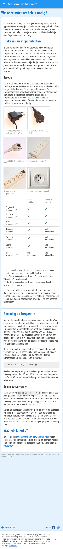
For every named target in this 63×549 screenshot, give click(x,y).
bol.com (7, 445)
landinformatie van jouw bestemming (32, 437)
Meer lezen (13, 545)
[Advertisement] (31, 490)
